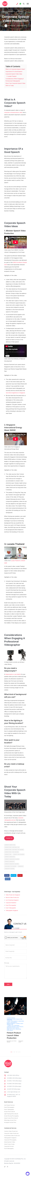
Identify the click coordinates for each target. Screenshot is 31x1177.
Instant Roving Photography (11, 1116)
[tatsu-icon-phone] (17, 4)
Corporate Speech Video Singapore (12, 852)
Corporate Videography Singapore (12, 864)
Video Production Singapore (10, 866)
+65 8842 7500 (11, 1081)
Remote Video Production (12, 898)
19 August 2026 (20, 1041)
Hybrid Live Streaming (13, 1025)
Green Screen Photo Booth (11, 1118)
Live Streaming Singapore (12, 900)
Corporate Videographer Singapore (12, 859)
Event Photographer (11, 905)
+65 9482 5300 (11, 1075)
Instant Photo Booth (9, 1112)
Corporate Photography (10, 1140)
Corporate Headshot (11, 903)
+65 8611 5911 (10, 1089)
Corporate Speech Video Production (15, 18)
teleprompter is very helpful (13, 674)
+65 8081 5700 (11, 1086)
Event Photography (9, 1107)
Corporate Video (8, 854)
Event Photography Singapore (15, 1021)
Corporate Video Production (11, 1133)
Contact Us (9, 838)
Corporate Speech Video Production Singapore (14, 849)
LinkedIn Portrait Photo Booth (15, 1026)
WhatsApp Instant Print (10, 1120)
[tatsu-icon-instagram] (7, 1166)
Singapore (18, 1029)
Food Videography (9, 1149)
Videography (19, 11)
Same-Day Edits (11, 1029)
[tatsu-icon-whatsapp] (20, 4)
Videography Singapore (9, 868)
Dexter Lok (12, 25)
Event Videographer (11, 908)
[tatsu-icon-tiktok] (5, 1166)
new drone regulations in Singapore (15, 393)
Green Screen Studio (9, 1144)
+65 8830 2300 (11, 1084)
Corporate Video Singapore (18, 854)
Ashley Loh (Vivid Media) (11, 1041)
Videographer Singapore (12, 911)
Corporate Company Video (10, 845)
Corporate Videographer (10, 856)
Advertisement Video (9, 1142)
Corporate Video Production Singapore (14, 1019)
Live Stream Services (9, 1105)
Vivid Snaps (5, 12)
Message (6, 963)
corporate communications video (13, 113)
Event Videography (12, 1022)
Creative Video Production (11, 1131)
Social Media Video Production (12, 1136)
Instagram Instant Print (10, 1122)
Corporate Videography (8, 11)
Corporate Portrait (9, 1146)
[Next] (30, 1024)
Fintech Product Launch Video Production (15, 1024)
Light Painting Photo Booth (11, 1114)
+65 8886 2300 (11, 1078)
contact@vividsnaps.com (13, 1092)
